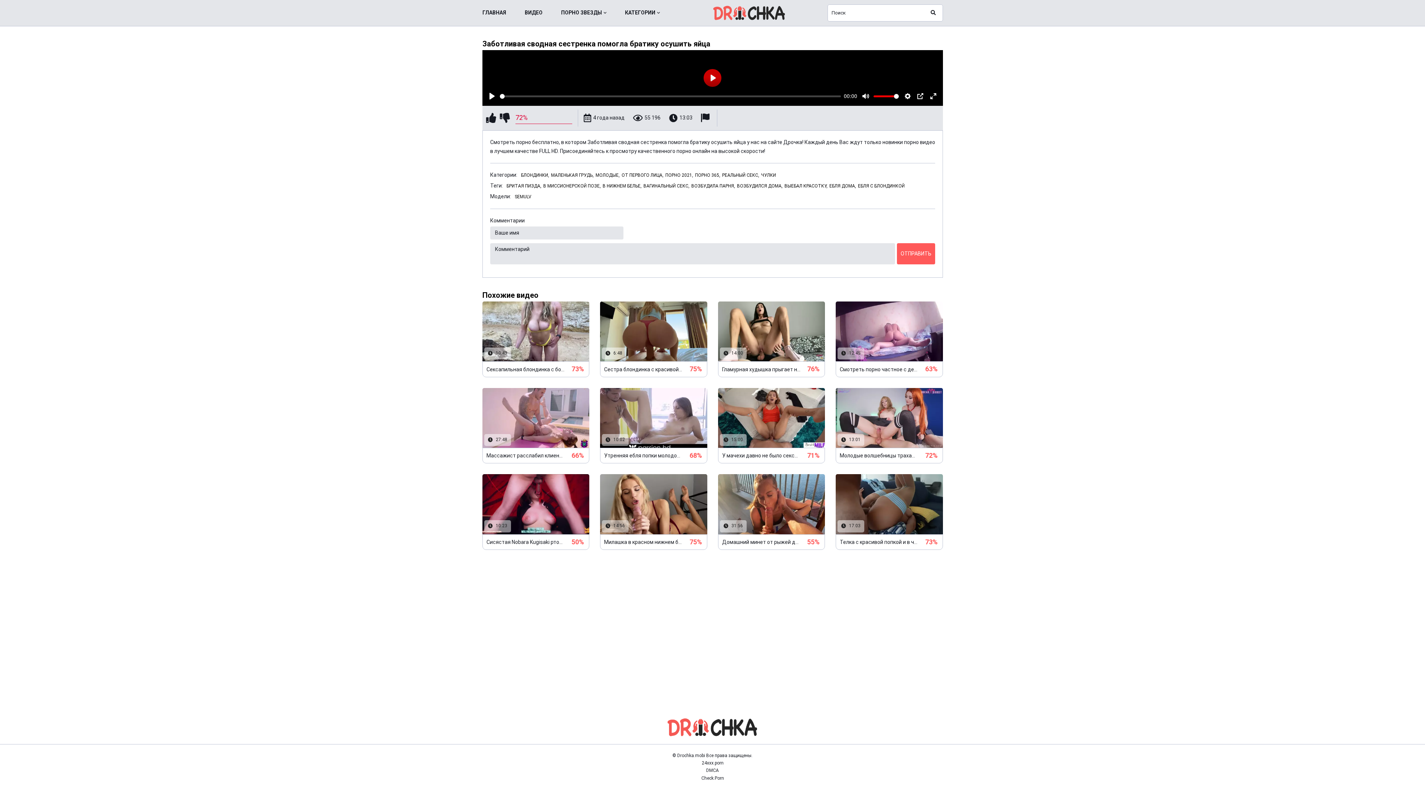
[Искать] (933, 13)
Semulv (523, 196)
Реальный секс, (740, 175)
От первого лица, (643, 175)
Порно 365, (707, 175)
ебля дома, (842, 186)
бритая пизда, (524, 186)
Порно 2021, (679, 175)
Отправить (916, 254)
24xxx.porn (713, 763)
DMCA (712, 770)
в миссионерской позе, (572, 186)
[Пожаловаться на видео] (706, 118)
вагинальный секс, (666, 186)
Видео (534, 13)
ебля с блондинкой (881, 186)
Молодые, (608, 175)
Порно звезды (581, 13)
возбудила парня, (713, 186)
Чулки (768, 175)
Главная (494, 13)
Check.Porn (712, 778)
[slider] (670, 96)
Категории (640, 13)
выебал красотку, (806, 186)
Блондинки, (535, 175)
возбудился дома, (760, 186)
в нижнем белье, (622, 186)
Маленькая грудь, (572, 175)
